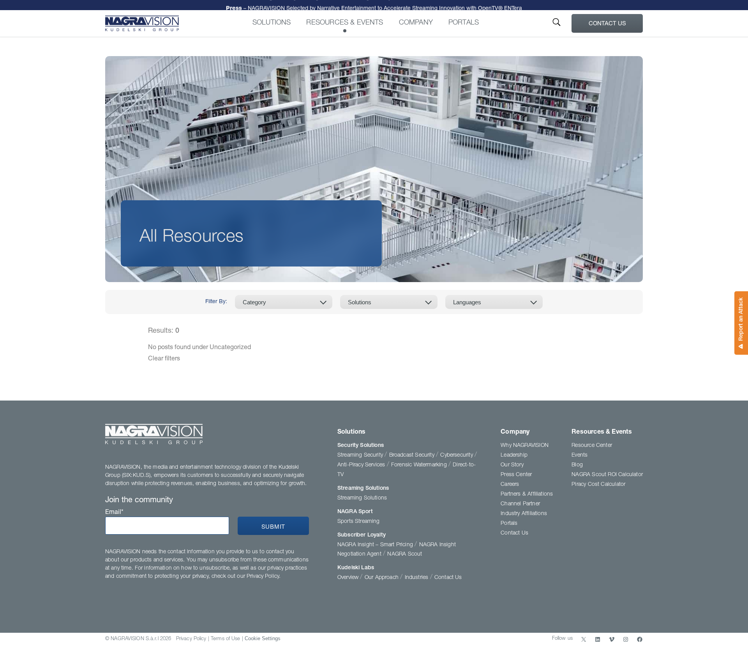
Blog (577, 465)
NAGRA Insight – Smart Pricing (376, 545)
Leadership (514, 455)
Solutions (271, 22)
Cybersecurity (457, 455)
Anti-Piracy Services (362, 465)
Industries (417, 578)
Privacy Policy (191, 639)
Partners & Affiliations (527, 494)
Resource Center (592, 445)
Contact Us (607, 24)
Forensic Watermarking (419, 465)
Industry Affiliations (524, 514)
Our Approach (382, 578)
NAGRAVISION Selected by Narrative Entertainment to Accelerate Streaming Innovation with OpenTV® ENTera (374, 5)
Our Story (512, 465)
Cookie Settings (262, 638)
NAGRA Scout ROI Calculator (607, 475)
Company (416, 22)
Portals (463, 22)
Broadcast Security (412, 455)
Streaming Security (361, 455)
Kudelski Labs (355, 568)
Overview (348, 578)
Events (579, 455)
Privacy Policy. (263, 576)
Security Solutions (360, 445)
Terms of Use (225, 639)
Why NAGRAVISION (525, 445)
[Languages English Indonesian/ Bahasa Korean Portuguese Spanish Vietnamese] (494, 302)
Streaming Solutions (363, 488)
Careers (510, 484)
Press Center (516, 475)
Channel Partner (520, 504)
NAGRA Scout (404, 554)
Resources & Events (344, 22)
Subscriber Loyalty (361, 535)
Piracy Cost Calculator (598, 484)
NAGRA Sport (355, 512)
